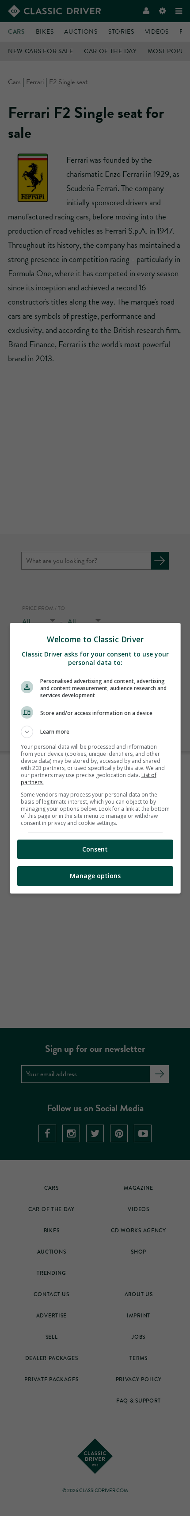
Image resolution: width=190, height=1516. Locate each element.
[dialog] (95, 758)
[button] (95, 732)
